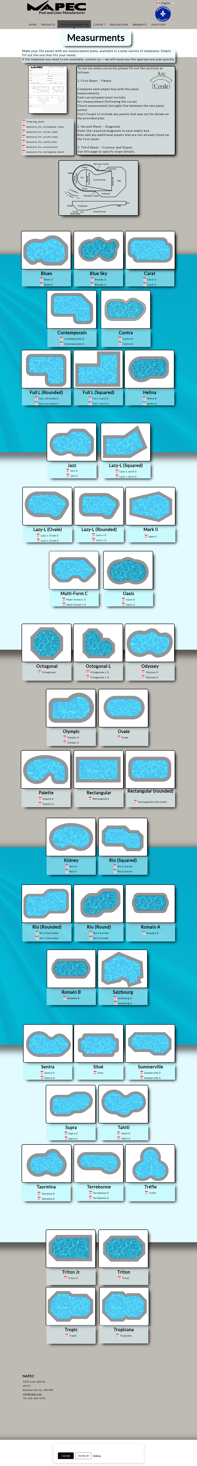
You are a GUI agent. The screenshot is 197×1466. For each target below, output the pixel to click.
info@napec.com (32, 1394)
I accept (66, 1455)
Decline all (83, 1455)
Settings (97, 1455)
